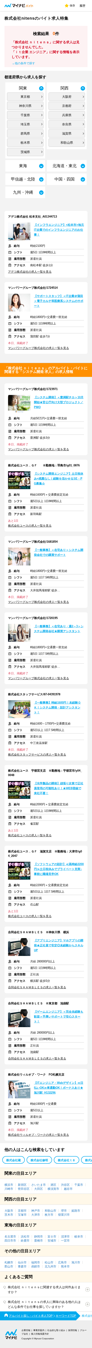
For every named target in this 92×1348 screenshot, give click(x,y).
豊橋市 (38, 1240)
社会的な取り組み (56, 1330)
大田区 (38, 1188)
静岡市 (38, 1236)
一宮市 (65, 1240)
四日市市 (10, 1240)
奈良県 (66, 124)
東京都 (25, 96)
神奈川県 (25, 106)
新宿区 (22, 1184)
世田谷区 (23, 1188)
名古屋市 (10, 1236)
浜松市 (25, 1236)
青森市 (22, 1266)
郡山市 (8, 1266)
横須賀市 (53, 1188)
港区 (53, 1184)
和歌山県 (67, 142)
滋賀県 (66, 133)
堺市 (64, 1210)
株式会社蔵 (13, 1160)
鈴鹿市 (25, 1240)
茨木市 (8, 1214)
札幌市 (8, 1262)
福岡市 (35, 1262)
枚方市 (49, 1214)
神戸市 (35, 1210)
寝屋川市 (64, 1214)
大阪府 (66, 96)
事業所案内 (38, 1330)
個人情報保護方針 (40, 1334)
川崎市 (8, 1188)
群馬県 (25, 133)
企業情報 (25, 1330)
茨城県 (25, 152)
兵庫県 (66, 115)
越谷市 (68, 1188)
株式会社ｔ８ (66, 1160)
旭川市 (75, 1262)
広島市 (62, 1262)
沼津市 (65, 1236)
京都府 (66, 106)
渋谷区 (65, 1184)
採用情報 (72, 1330)
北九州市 (50, 1266)
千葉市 (78, 1184)
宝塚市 (22, 1214)
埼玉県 (25, 124)
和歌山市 (50, 1210)
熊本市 (65, 1266)
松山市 (49, 1262)
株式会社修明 (39, 1160)
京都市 (22, 1210)
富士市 (52, 1236)
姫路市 (75, 1210)
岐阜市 (78, 1236)
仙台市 (22, 1262)
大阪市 (8, 1210)
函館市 (35, 1266)
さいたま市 (38, 1184)
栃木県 (25, 142)
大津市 (35, 1214)
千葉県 (25, 115)
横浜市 (8, 1184)
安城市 (52, 1240)
